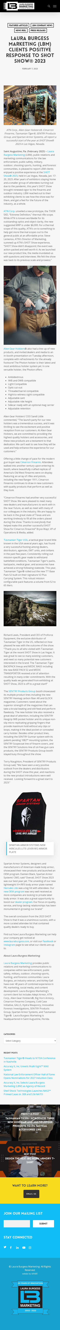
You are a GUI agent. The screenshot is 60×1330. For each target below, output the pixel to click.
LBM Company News (42, 25)
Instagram (9, 944)
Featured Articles (18, 25)
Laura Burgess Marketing (18, 963)
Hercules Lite (11, 888)
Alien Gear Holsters (14, 348)
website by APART (30, 1274)
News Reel (21, 30)
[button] (54, 6)
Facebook (47, 941)
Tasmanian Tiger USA (16, 540)
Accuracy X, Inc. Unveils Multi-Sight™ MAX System (26, 1068)
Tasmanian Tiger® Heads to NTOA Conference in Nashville (29, 1060)
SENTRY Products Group (22, 691)
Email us (31, 1194)
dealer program (23, 902)
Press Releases (38, 30)
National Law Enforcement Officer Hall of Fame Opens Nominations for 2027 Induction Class (29, 1076)
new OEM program (14, 891)
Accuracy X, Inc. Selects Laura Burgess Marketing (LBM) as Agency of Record (24, 1084)
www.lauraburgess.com (16, 941)
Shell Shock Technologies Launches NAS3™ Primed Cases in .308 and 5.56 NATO (27, 1092)
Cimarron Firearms (30, 462)
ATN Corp (9, 211)
